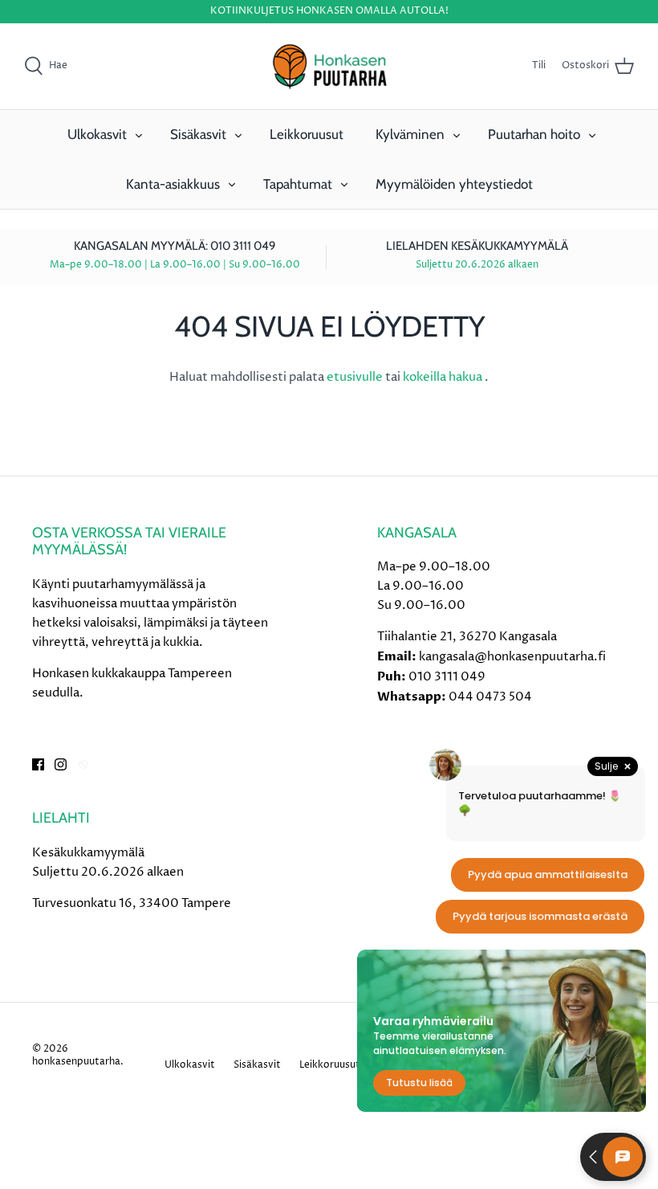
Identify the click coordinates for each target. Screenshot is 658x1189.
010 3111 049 (446, 676)
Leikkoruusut (306, 134)
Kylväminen (410, 134)
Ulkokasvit (97, 134)
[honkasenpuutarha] (329, 66)
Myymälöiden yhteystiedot (454, 184)
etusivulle (356, 377)
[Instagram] (61, 764)
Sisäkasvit (198, 134)
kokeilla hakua (444, 377)
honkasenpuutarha (76, 1061)
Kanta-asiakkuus (173, 184)
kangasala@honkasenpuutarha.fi (512, 656)
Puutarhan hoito (534, 134)
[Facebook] (38, 764)
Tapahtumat (297, 184)
